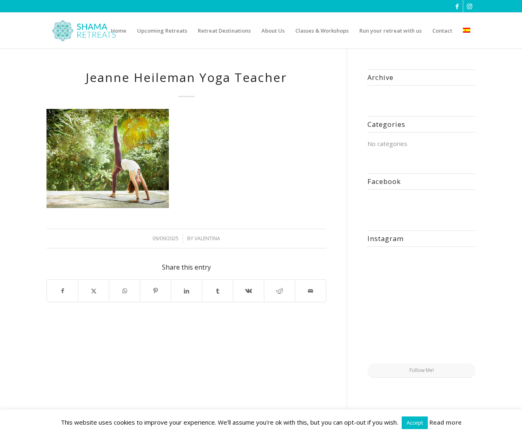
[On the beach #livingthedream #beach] (421, 308)
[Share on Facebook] (62, 291)
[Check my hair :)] (458, 345)
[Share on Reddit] (279, 291)
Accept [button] (415, 422)
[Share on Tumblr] (217, 291)
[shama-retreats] (85, 31)
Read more (445, 422)
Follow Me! (421, 370)
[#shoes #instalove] (384, 345)
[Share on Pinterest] (155, 291)
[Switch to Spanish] (467, 31)
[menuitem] (119, 31)
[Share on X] (93, 291)
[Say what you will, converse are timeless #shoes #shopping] (421, 345)
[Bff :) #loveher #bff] (384, 307)
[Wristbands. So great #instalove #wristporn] (458, 307)
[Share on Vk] (248, 291)
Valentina (207, 238)
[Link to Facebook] (457, 6)
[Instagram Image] (458, 270)
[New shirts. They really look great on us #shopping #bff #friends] (384, 270)
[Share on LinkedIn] (186, 291)
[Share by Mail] (310, 291)
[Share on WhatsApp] (124, 291)
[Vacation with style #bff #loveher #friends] (421, 271)
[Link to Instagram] (469, 6)
